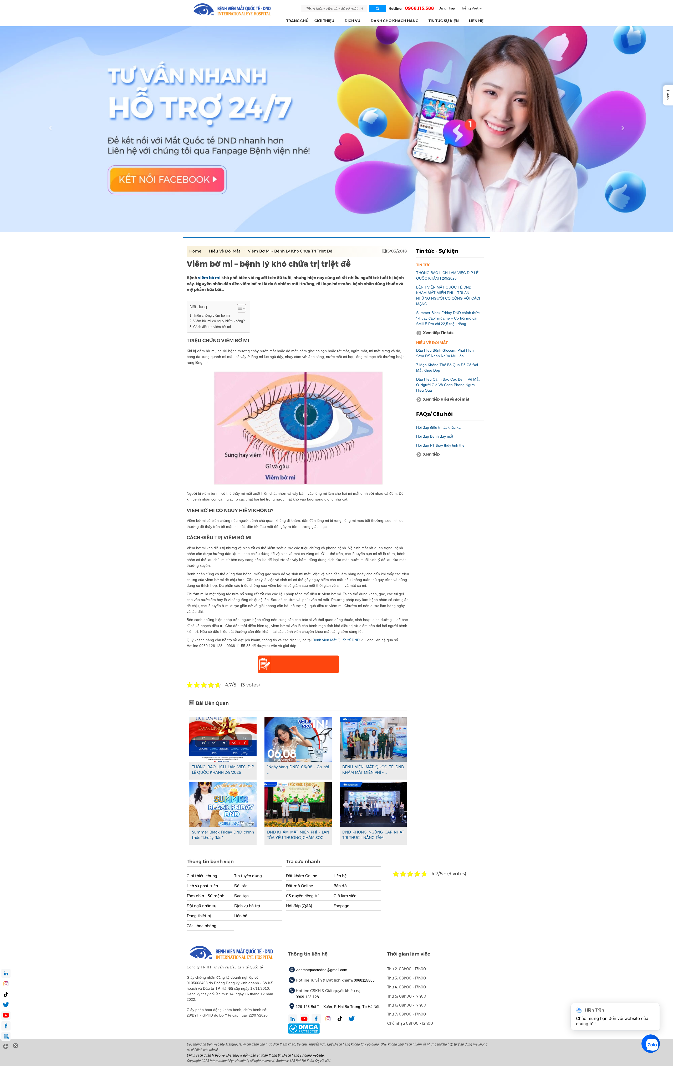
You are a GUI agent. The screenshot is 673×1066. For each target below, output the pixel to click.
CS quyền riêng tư (302, 895)
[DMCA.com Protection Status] (304, 1028)
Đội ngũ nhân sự (201, 905)
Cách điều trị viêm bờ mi (212, 327)
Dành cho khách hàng (394, 20)
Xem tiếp (431, 454)
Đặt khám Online (301, 875)
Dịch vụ (352, 20)
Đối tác (240, 885)
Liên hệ (476, 20)
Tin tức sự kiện (444, 20)
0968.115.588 (419, 8)
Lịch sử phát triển (202, 885)
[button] (337, 21)
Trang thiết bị (199, 915)
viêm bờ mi (209, 277)
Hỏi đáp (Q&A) (299, 905)
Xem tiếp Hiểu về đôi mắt (446, 399)
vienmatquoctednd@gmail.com (321, 970)
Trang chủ (297, 20)
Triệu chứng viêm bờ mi (211, 315)
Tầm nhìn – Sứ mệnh (205, 895)
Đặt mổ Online (299, 885)
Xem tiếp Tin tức (438, 332)
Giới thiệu (324, 20)
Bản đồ (340, 885)
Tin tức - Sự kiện (437, 251)
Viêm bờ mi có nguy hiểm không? (219, 321)
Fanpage (341, 905)
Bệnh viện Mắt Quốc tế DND (336, 640)
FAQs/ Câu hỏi (434, 414)
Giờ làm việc (345, 895)
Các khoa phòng (201, 925)
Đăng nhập (447, 8)
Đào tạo (241, 895)
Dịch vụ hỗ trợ (247, 905)
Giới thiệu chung (202, 875)
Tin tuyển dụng (248, 875)
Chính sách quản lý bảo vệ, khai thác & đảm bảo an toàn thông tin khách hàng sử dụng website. (256, 1055)
